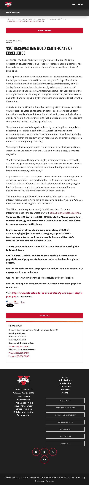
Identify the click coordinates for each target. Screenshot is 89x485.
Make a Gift (65, 443)
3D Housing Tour (65, 422)
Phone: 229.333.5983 (18, 356)
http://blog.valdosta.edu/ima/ (64, 213)
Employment (23, 415)
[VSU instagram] (53, 452)
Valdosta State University (15, 19)
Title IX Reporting (23, 403)
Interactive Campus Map (65, 415)
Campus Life (65, 386)
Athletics (65, 390)
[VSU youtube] (44, 459)
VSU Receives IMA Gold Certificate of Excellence (26, 21)
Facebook (9, 303)
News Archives (54, 19)
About (65, 377)
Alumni (65, 393)
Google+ (16, 303)
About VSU (32, 19)
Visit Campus (65, 429)
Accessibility (23, 400)
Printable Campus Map (65, 408)
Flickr (23, 303)
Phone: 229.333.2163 (18, 353)
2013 (64, 19)
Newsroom (13, 12)
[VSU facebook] (36, 452)
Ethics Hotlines (24, 409)
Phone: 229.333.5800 (18, 346)
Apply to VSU (65, 436)
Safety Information (24, 412)
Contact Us (44, 316)
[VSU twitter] (44, 452)
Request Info (65, 401)
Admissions (65, 380)
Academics (65, 383)
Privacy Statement (23, 406)
